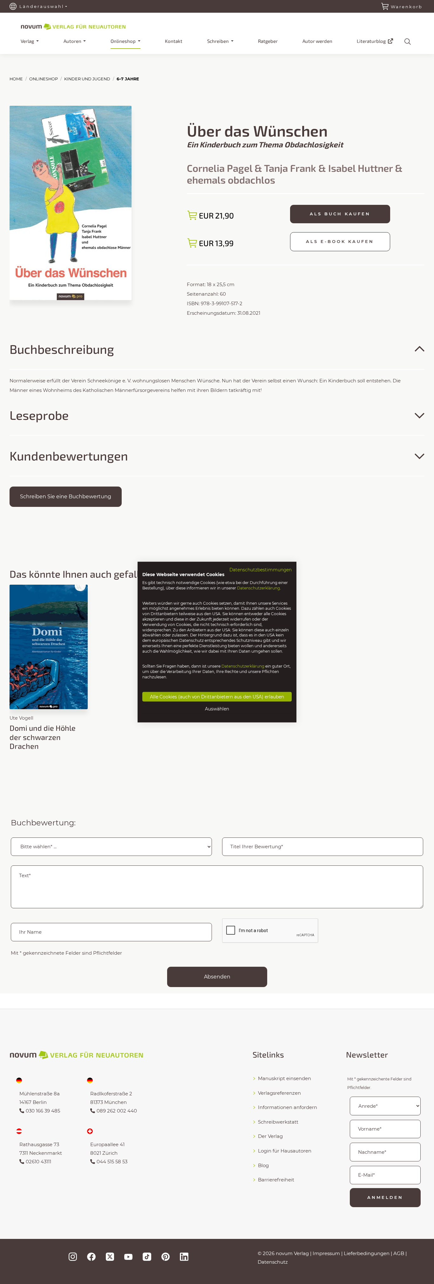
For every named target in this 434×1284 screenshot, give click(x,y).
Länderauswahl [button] (41, 6)
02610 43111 (38, 1162)
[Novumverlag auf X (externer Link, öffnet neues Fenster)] (110, 1256)
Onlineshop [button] (124, 41)
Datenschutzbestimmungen (260, 569)
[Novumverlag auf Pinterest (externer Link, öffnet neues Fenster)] (165, 1256)
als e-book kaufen (340, 241)
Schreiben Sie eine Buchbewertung (65, 497)
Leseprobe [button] (39, 414)
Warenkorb (407, 6)
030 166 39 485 (43, 1111)
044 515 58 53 (112, 1162)
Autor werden (317, 41)
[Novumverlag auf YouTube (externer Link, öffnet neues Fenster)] (128, 1256)
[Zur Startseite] (84, 26)
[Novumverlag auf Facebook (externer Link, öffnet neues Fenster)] (91, 1256)
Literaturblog (372, 41)
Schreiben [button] (218, 41)
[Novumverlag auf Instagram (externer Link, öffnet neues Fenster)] (73, 1256)
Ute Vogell (21, 718)
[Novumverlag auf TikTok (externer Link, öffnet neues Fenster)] (147, 1256)
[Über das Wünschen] (71, 202)
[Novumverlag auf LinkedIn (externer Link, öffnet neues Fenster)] (184, 1256)
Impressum (326, 1253)
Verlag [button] (28, 41)
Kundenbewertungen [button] (69, 455)
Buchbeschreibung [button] (62, 348)
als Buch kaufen (340, 213)
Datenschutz (273, 1262)
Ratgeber (268, 41)
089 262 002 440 (117, 1111)
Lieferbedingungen (367, 1253)
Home (16, 79)
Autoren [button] (73, 41)
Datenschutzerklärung (258, 588)
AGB (398, 1253)
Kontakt (173, 41)
